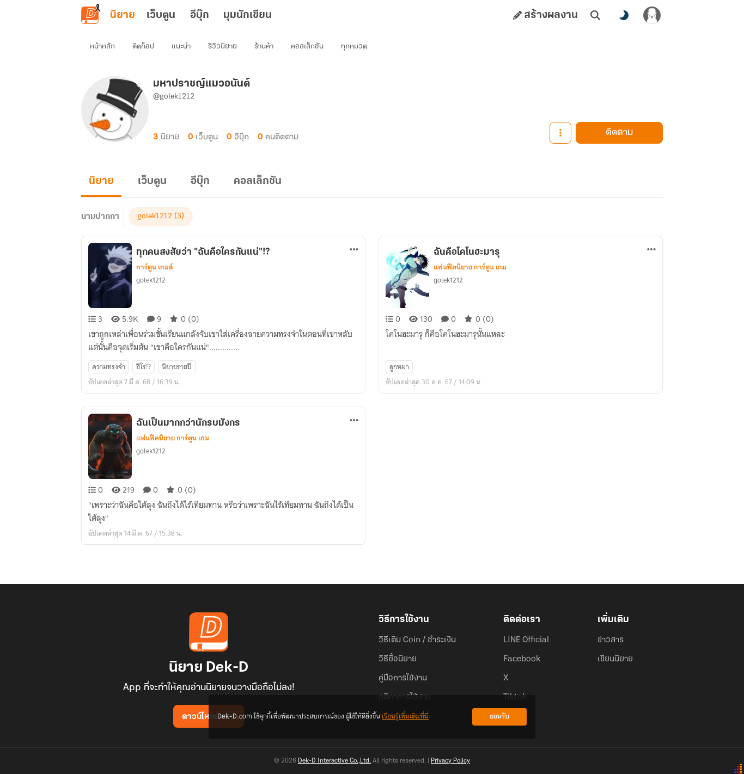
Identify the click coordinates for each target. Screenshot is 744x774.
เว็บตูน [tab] (161, 15)
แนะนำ (181, 46)
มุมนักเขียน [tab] (247, 15)
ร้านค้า (263, 46)
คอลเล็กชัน (307, 46)
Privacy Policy (450, 761)
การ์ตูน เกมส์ (154, 267)
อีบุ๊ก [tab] (199, 15)
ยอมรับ (499, 716)
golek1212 (154, 216)
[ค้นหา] (595, 15)
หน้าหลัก (102, 46)
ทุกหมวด (354, 46)
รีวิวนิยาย (222, 46)
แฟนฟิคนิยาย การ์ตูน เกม (470, 267)
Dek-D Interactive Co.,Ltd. (334, 761)
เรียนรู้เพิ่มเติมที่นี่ (405, 716)
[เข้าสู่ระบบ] (652, 15)
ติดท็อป (143, 46)
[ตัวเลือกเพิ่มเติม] (560, 133)
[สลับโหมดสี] (624, 15)
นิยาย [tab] (122, 15)
